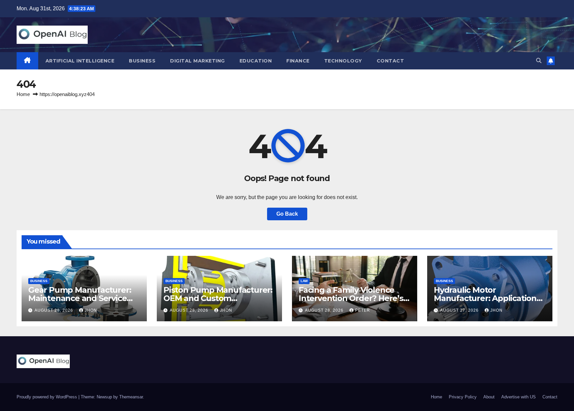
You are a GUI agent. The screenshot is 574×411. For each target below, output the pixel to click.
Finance (298, 61)
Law (304, 281)
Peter (362, 310)
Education (255, 61)
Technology (343, 61)
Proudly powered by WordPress (47, 396)
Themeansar (131, 396)
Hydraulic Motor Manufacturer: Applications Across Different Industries (487, 298)
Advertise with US (518, 396)
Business (142, 61)
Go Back (287, 214)
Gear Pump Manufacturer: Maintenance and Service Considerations (79, 298)
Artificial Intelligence (80, 61)
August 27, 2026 (460, 310)
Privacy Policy (463, 396)
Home (23, 94)
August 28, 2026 (54, 310)
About (489, 396)
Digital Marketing (197, 61)
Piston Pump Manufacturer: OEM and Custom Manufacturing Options (217, 298)
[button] (538, 60)
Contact (390, 61)
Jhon (91, 310)
